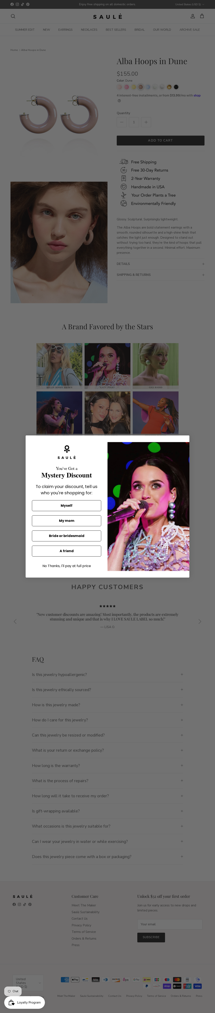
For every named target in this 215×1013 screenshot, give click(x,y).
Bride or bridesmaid (66, 535)
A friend (67, 551)
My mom (66, 520)
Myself (66, 505)
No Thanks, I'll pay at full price (66, 565)
